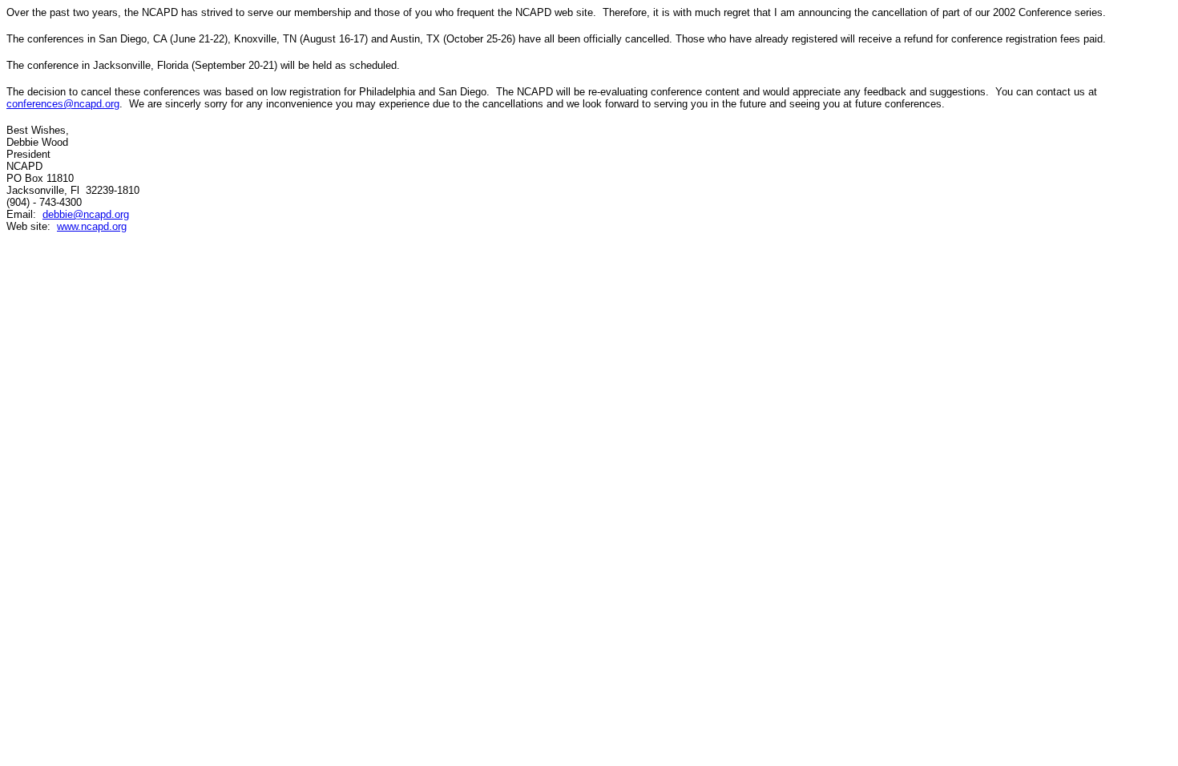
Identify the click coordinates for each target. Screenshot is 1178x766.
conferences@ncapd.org (62, 104)
